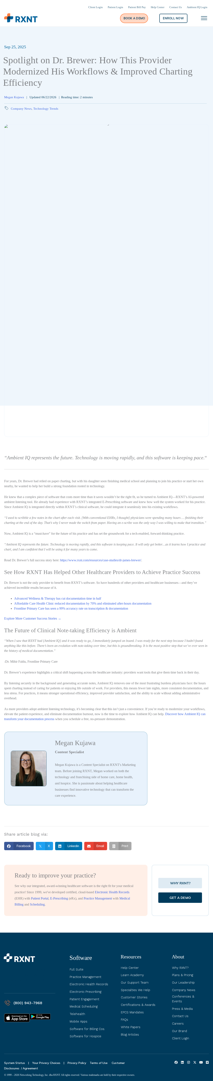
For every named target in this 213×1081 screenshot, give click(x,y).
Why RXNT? (180, 968)
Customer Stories (134, 997)
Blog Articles (130, 1034)
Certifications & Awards (138, 1005)
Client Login (180, 1038)
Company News (21, 108)
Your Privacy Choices (46, 1063)
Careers (178, 1023)
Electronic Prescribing (85, 992)
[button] (134, 18)
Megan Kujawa (14, 97)
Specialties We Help (135, 990)
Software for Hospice (85, 1036)
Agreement (30, 1068)
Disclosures (11, 1068)
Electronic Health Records (112, 892)
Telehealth (77, 1014)
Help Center (130, 968)
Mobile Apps (78, 1021)
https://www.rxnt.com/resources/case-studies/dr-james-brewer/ (100, 560)
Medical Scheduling (84, 1006)
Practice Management (98, 898)
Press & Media (182, 1009)
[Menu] (204, 18)
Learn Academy (132, 975)
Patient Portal (39, 898)
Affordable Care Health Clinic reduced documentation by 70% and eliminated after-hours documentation (82, 603)
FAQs (124, 1019)
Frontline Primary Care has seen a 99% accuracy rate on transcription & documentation (71, 608)
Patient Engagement (84, 999)
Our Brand (179, 1031)
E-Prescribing (59, 898)
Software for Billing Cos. (87, 1029)
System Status (14, 1063)
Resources (131, 956)
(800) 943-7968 (28, 1003)
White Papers (130, 1027)
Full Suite (76, 969)
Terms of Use (99, 1063)
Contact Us (180, 1016)
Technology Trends (45, 108)
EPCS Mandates (132, 1012)
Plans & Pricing (182, 975)
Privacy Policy (77, 1063)
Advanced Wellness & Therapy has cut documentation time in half (58, 598)
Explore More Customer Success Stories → (32, 618)
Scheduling (37, 904)
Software (80, 957)
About (178, 956)
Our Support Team (135, 982)
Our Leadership (183, 982)
